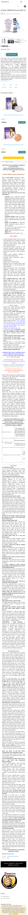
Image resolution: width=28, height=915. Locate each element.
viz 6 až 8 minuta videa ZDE (17, 292)
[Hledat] (17, 6)
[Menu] (25, 6)
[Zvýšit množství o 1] (5, 54)
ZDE (17, 620)
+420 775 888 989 (6, 898)
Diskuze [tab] (11, 161)
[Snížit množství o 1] (5, 55)
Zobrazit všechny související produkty (13, 157)
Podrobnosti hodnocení (16, 13)
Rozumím (15, 913)
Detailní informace (4, 81)
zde (11, 910)
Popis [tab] (3, 161)
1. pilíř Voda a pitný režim (12, 856)
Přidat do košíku (12, 54)
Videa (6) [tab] (7, 161)
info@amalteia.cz (6, 896)
